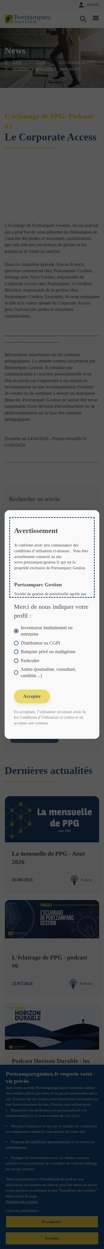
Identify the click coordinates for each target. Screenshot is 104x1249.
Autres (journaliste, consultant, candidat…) (48, 672)
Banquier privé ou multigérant (48, 651)
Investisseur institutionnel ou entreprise (47, 630)
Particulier (30, 660)
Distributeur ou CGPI (40, 643)
